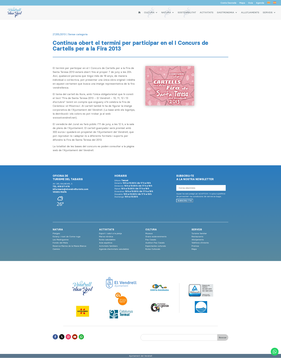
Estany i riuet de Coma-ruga (66, 236)
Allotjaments (250, 12)
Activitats (206, 12)
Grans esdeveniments (156, 236)
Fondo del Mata (60, 242)
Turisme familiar (199, 233)
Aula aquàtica (105, 242)
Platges (56, 233)
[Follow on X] (61, 336)
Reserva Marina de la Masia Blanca (69, 246)
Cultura (149, 12)
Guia (250, 3)
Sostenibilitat (187, 12)
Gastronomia (225, 12)
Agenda (260, 3)
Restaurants (197, 236)
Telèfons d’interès (200, 242)
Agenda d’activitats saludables (114, 249)
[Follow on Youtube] (74, 336)
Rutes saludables (107, 239)
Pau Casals (150, 239)
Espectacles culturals (155, 246)
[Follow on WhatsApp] (81, 336)
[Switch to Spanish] (274, 4)
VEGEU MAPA (60, 192)
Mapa (242, 3)
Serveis (268, 12)
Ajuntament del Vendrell (140, 356)
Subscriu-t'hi (185, 200)
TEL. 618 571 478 (61, 186)
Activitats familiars (108, 246)
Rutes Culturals (152, 249)
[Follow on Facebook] (55, 336)
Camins (56, 249)
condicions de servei (203, 196)
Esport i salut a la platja (110, 233)
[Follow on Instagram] (68, 336)
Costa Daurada (228, 3)
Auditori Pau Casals (155, 242)
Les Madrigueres (61, 239)
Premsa (195, 246)
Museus (149, 233)
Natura (166, 12)
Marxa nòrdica (106, 236)
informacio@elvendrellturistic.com (70, 189)
